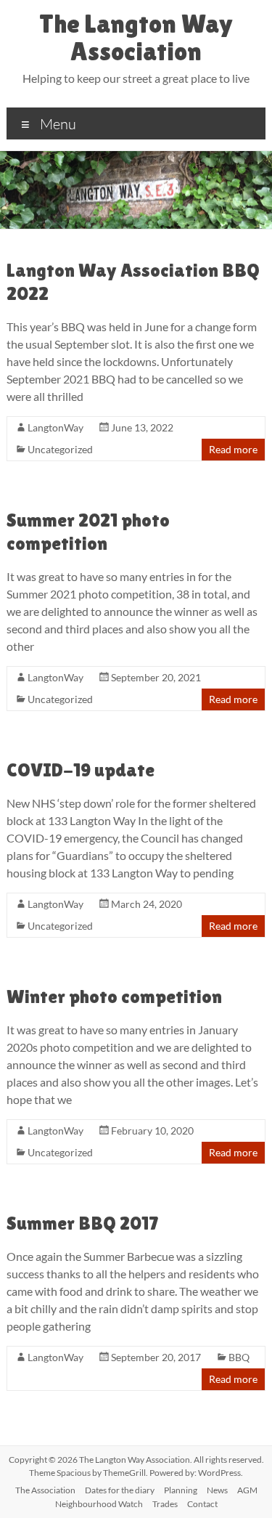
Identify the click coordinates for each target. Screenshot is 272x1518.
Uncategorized (60, 449)
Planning (180, 1490)
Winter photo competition (114, 996)
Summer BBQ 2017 (82, 1223)
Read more (233, 449)
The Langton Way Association (136, 37)
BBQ (239, 1357)
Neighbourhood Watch (99, 1503)
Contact (202, 1503)
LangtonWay (55, 427)
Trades (165, 1503)
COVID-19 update (80, 770)
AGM (247, 1490)
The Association (45, 1490)
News (217, 1490)
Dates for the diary (119, 1490)
